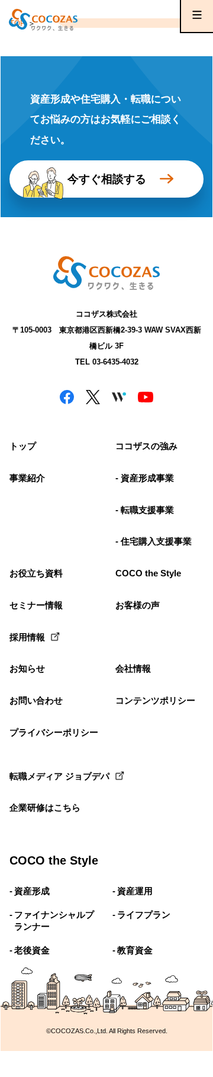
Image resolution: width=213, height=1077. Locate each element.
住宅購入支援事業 (156, 541)
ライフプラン (143, 915)
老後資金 (32, 950)
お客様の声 (137, 605)
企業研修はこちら (44, 807)
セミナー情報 (36, 605)
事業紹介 (27, 478)
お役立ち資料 (36, 573)
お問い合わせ (36, 700)
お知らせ (27, 668)
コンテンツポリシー (155, 700)
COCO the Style (148, 573)
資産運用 (135, 891)
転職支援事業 (147, 510)
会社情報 (133, 668)
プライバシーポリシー (53, 732)
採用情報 (27, 637)
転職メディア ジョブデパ (53, 776)
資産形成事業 (147, 478)
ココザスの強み (146, 446)
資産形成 (32, 891)
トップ (22, 446)
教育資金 (135, 950)
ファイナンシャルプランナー (54, 920)
